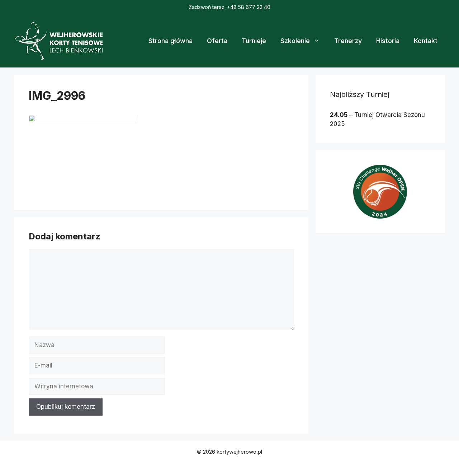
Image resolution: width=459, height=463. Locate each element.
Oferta (217, 41)
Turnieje (254, 41)
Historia (387, 41)
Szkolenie (295, 41)
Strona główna (170, 41)
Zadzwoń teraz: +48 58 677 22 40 (229, 7)
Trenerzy (348, 41)
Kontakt (425, 41)
